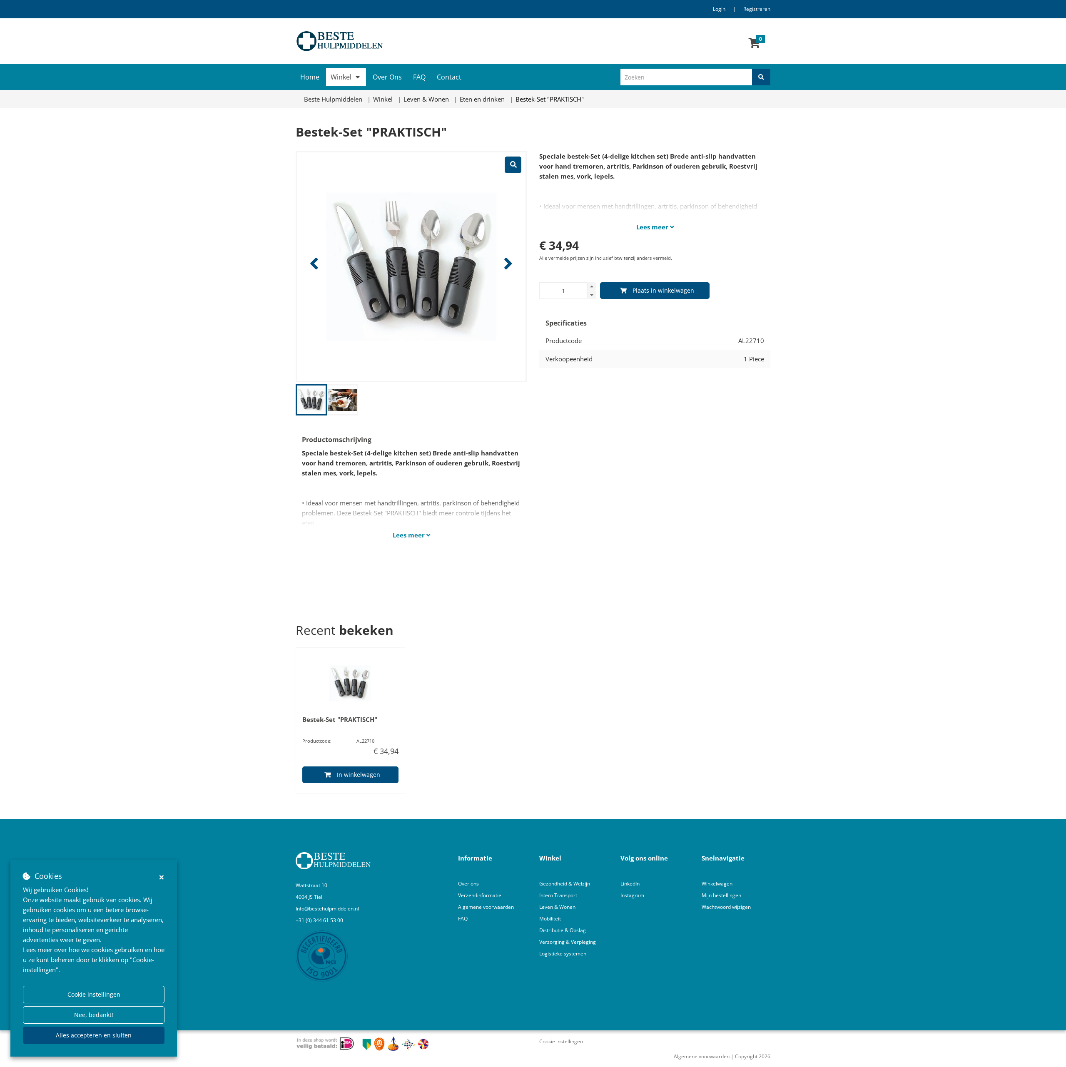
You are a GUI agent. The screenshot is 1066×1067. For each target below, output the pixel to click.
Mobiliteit (550, 918)
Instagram (632, 895)
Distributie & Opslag (562, 930)
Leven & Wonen (557, 906)
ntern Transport (558, 895)
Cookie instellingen (93, 994)
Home (309, 77)
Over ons (468, 883)
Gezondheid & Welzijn (564, 883)
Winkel (341, 77)
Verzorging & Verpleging (567, 941)
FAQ (419, 77)
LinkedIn (630, 883)
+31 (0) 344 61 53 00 (319, 920)
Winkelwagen (717, 883)
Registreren (756, 8)
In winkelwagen (358, 774)
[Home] (411, 41)
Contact (449, 77)
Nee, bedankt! (93, 1015)
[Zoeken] (761, 77)
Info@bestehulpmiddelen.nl (327, 908)
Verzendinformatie (479, 895)
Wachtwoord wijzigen (726, 906)
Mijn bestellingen (721, 895)
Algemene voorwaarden (486, 906)
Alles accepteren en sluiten (94, 1035)
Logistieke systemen (562, 953)
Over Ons (387, 77)
